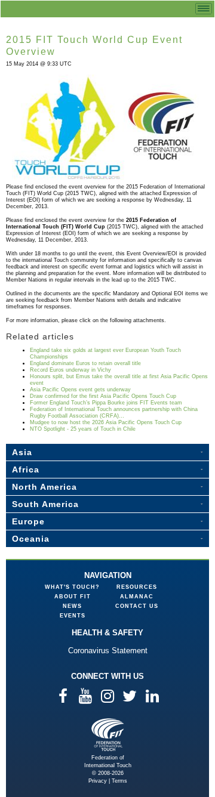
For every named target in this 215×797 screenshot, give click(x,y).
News (72, 606)
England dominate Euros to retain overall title (85, 363)
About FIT (72, 597)
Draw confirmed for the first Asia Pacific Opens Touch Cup (103, 396)
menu (203, 8)
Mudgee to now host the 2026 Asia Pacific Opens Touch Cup (106, 422)
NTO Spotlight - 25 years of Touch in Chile (83, 429)
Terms (119, 781)
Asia (22, 452)
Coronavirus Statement (108, 650)
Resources (136, 587)
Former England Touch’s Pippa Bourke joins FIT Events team (106, 403)
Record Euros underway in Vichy (70, 370)
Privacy (97, 781)
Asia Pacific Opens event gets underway (80, 390)
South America (45, 504)
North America (44, 487)
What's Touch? (72, 587)
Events (72, 616)
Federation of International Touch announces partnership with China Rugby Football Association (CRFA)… (114, 412)
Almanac (136, 597)
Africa (25, 469)
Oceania (31, 538)
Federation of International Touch (107, 734)
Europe (28, 521)
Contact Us (136, 606)
